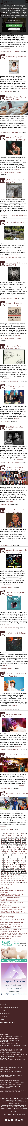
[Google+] (12, 1119)
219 (21, 874)
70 (1, 845)
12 (21, 833)
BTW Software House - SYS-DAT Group (14, 1114)
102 (26, 849)
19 (10, 835)
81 (1, 847)
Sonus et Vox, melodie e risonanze (11, 923)
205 (8, 872)
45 (20, 839)
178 (8, 867)
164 (18, 863)
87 (15, 847)
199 (16, 870)
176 (2, 867)
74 (11, 845)
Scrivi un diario (5, 1013)
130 (24, 855)
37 (1, 839)
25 (24, 835)
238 (26, 878)
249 (8, 882)
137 (19, 857)
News (2, 51)
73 (8, 845)
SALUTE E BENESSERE (12, 257)
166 (24, 863)
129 (21, 855)
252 (17, 882)
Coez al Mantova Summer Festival (11, 926)
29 (8, 837)
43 (15, 839)
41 (11, 839)
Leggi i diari (4, 1016)
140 (2, 859)
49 (4, 841)
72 (6, 845)
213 (5, 874)
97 (13, 849)
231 (5, 878)
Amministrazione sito (14, 1116)
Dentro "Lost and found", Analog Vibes (15, 180)
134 (10, 857)
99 (18, 849)
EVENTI (7, 422)
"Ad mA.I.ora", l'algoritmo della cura (15, 593)
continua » (7, 48)
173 (19, 865)
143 (10, 859)
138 (21, 857)
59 (1, 843)
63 (10, 843)
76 (16, 845)
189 (13, 869)
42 (13, 839)
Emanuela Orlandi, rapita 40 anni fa (12, 908)
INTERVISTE (9, 92)
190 (16, 869)
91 (24, 847)
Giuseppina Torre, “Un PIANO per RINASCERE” (16, 138)
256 (2, 884)
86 (13, 847)
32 (15, 837)
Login (2, 1019)
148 (25, 859)
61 (6, 843)
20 (12, 835)
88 (18, 847)
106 (10, 851)
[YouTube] (22, 1119)
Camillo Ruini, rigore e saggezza (13, 911)
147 (22, 859)
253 (20, 882)
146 (19, 859)
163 (16, 863)
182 (19, 867)
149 (2, 861)
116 (12, 853)
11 (19, 833)
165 (21, 863)
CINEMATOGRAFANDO (12, 462)
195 (5, 870)
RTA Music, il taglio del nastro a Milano (15, 387)
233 (11, 878)
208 (17, 872)
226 (17, 876)
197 (10, 870)
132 (4, 857)
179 (11, 867)
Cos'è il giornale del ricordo (9, 1007)
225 (14, 876)
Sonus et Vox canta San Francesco (12, 891)
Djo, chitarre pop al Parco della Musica (13, 933)
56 (20, 841)
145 (16, 859)
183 (22, 867)
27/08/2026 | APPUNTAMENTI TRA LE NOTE (11, 924)
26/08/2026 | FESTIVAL (5, 927)
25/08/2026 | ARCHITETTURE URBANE (9, 931)
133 (7, 857)
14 (25, 833)
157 (24, 861)
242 (11, 880)
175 (25, 865)
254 (23, 882)
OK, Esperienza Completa (14, 25)
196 (7, 870)
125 (10, 855)
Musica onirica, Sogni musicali (14, 715)
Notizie (2, 1010)
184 (24, 867)
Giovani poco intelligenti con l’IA (11, 895)
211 (25, 872)
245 (20, 880)
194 (2, 870)
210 (23, 872)
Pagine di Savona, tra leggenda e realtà (14, 304)
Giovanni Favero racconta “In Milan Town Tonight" (16, 551)
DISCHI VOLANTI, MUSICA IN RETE (15, 215)
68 (22, 843)
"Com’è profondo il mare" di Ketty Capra (16, 755)
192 (21, 869)
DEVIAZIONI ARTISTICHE (13, 381)
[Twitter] (9, 1119)
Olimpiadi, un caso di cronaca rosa (17, 794)
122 (2, 855)
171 (13, 865)
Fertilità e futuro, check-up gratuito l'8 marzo (16, 98)
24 (21, 835)
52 (11, 841)
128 (19, 855)
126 (13, 855)
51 (8, 841)
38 (4, 839)
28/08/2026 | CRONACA (6, 921)
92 (1, 849)
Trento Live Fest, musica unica (10, 936)
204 (5, 872)
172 (16, 865)
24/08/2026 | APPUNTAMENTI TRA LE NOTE (11, 934)
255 (26, 882)
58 (25, 841)
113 (4, 853)
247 (2, 882)
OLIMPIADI (8, 829)
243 (14, 880)
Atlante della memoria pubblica (11, 930)
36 (25, 837)
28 (6, 837)
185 (2, 869)
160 (7, 863)
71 (4, 845)
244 (17, 880)
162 (13, 863)
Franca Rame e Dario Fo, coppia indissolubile (10, 1042)
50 (6, 841)
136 (16, 857)
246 (23, 880)
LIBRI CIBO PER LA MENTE (13, 173)
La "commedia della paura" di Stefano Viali (16, 264)
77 (18, 845)
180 (13, 867)
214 (7, 874)
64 (13, 843)
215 (10, 874)
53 (13, 841)
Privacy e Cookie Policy (7, 1023)
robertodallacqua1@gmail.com (8, 1102)
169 (7, 865)
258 (8, 884)
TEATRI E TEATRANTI (11, 298)
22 (17, 835)
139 (24, 857)
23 (19, 835)
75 (13, 845)
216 (13, 874)
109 (19, 851)
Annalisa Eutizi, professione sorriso (16, 57)
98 (15, 849)
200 (19, 870)
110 (21, 851)
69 (25, 843)
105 (7, 851)
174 (22, 865)
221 (2, 876)
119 (20, 853)
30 (11, 837)
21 (14, 835)
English (2, 1026)
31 (13, 837)
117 (15, 853)
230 (2, 878)
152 (10, 861)
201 (22, 870)
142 (7, 859)
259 (11, 884)
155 (19, 861)
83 (6, 847)
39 (6, 839)
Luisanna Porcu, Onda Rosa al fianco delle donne (16, 510)
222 (5, 876)
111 (24, 851)
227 (20, 876)
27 (4, 837)
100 (21, 849)
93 (4, 849)
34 (20, 837)
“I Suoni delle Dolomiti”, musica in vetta (13, 1090)
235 (17, 878)
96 (11, 849)
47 (25, 839)
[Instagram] (16, 1119)
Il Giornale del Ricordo (5, 1098)
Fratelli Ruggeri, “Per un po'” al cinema (16, 428)
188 (10, 869)
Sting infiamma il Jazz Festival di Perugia (13, 1046)
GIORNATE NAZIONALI (12, 132)
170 (10, 865)
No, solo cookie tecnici (14, 28)
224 (11, 876)
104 (5, 851)
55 (18, 841)
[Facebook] (6, 1119)
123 (5, 855)
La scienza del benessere (15, 222)
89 (20, 847)
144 (13, 859)
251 (14, 882)
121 (26, 853)
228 (23, 876)
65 (15, 843)
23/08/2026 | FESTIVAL (5, 938)
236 (20, 878)
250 (11, 882)
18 (8, 835)
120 (23, 853)
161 (10, 863)
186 (5, 869)
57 (22, 841)
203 (2, 872)
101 (23, 849)
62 (8, 843)
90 (22, 847)
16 (3, 835)
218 (19, 874)
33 (18, 837)
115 (10, 853)
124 (7, 855)
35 (22, 837)
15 (1, 835)
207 (14, 872)
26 (1, 837)
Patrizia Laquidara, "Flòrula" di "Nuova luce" (16, 674)
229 (26, 876)
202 (25, 870)
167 (2, 865)
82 (3, 847)
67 (20, 843)
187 (7, 869)
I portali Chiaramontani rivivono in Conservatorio (12, 1059)
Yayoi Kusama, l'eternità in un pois (12, 919)
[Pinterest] (19, 1119)
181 (16, 867)
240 (5, 880)
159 (5, 863)
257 (5, 884)
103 (2, 851)
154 (16, 861)
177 (5, 867)
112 (2, 853)
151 (7, 861)
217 (16, 874)
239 (2, 880)
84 (8, 847)
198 (13, 870)
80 (25, 845)
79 (23, 845)
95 (8, 849)
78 (21, 845)
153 (13, 861)
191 (18, 869)
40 (8, 839)
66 (18, 843)
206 (11, 872)
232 (8, 878)
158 (2, 863)
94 (6, 849)
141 (5, 859)
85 (11, 847)
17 (6, 835)
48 (1, 841)
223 (8, 876)
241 (8, 880)
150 (5, 861)
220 (24, 874)
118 (18, 853)
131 (2, 857)
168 (5, 865)
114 (7, 853)
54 (15, 841)
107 (13, 851)
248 (5, 882)
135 (13, 857)
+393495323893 (17, 1100)
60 (4, 843)
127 (16, 855)
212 (2, 874)
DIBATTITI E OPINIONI (12, 51)
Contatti (3, 1004)
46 (23, 839)
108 (16, 851)
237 (23, 878)
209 (20, 872)
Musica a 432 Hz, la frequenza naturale (13, 347)
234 (14, 878)
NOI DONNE (8, 545)
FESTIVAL (8, 504)
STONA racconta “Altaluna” (16, 633)
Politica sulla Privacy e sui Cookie (14, 22)
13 (23, 833)
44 (18, 839)
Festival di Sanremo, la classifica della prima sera (15, 468)
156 (21, 861)
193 (24, 869)
